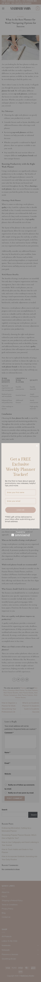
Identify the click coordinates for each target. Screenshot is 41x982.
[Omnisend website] (20, 534)
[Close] (37, 446)
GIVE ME (20, 510)
